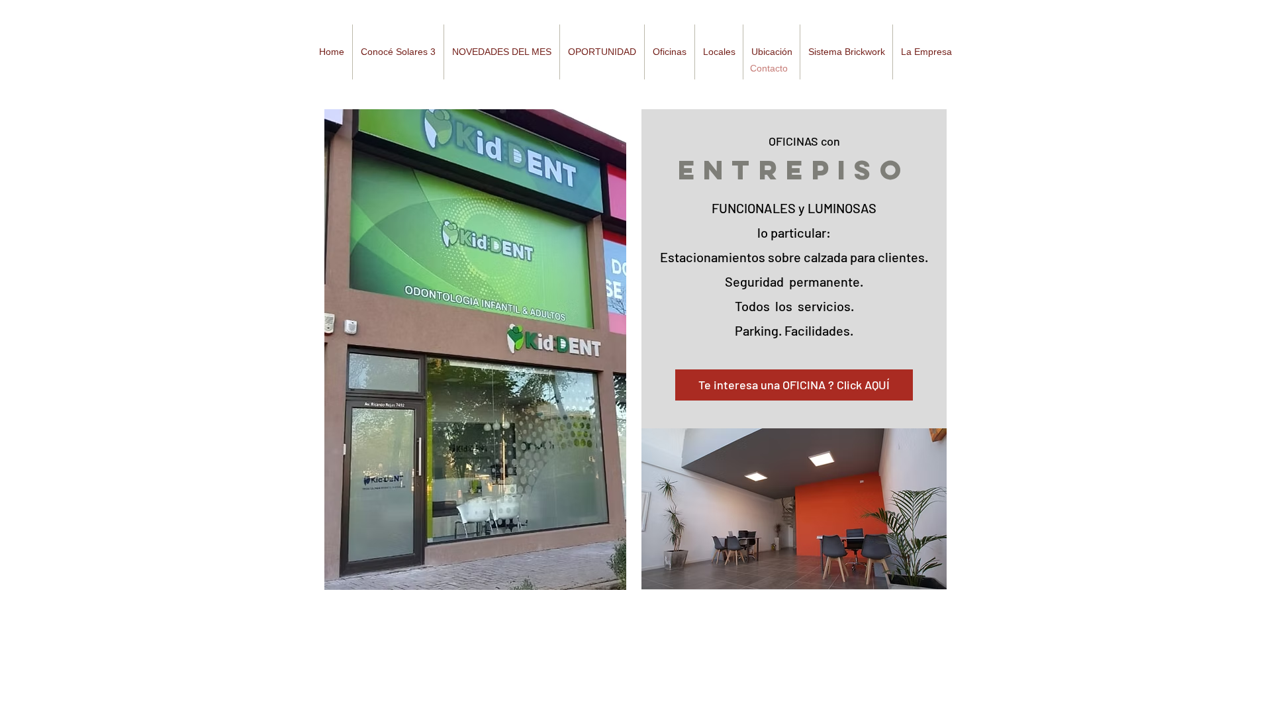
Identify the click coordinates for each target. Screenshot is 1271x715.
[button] (501, 51)
